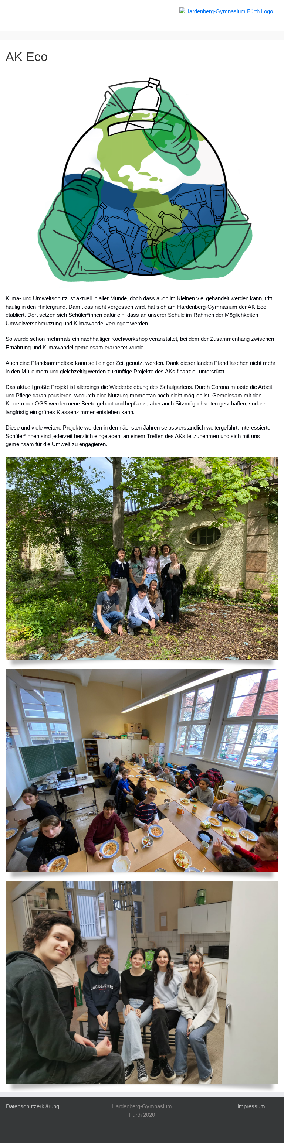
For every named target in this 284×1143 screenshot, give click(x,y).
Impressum (251, 1106)
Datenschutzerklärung (32, 1106)
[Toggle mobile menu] (14, 11)
